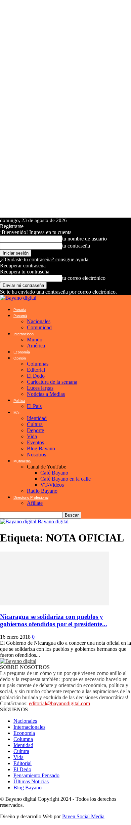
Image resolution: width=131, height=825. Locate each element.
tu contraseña (76, 246)
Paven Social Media (83, 816)
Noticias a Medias (46, 394)
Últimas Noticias (31, 781)
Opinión (19, 358)
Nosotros (36, 454)
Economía (21, 352)
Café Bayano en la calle (65, 479)
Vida (32, 436)
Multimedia (22, 461)
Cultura (35, 424)
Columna (23, 739)
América (36, 345)
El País (34, 406)
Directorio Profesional (30, 497)
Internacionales (29, 727)
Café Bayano (54, 473)
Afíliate (35, 503)
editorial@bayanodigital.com (59, 703)
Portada (19, 310)
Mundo (34, 339)
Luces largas (40, 388)
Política (19, 401)
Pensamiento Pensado (36, 775)
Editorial (36, 370)
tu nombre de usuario (84, 238)
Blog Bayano (41, 448)
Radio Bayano (42, 491)
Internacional (23, 334)
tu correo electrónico (83, 278)
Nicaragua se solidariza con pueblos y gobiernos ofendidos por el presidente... (53, 620)
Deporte (35, 430)
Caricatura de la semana (52, 382)
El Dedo (36, 376)
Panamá (20, 316)
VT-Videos (52, 485)
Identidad (37, 418)
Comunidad (39, 327)
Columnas (37, 364)
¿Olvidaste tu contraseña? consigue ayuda (44, 259)
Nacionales (38, 321)
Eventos (35, 442)
